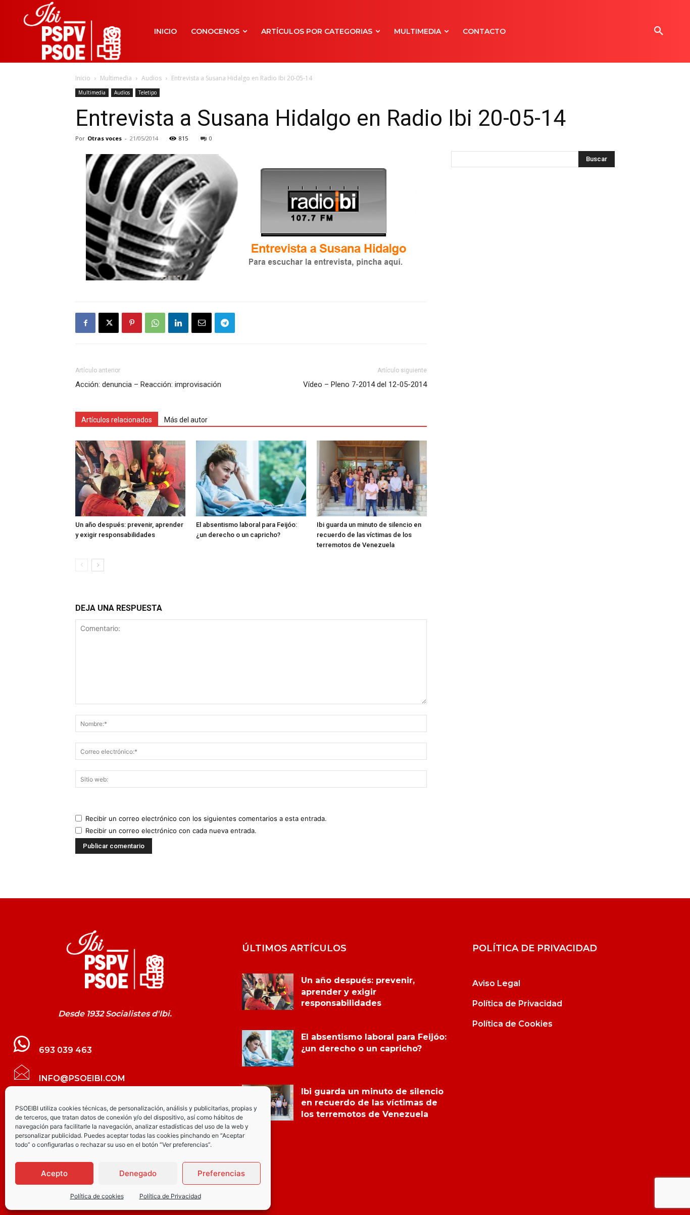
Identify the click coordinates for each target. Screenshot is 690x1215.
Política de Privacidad (170, 1196)
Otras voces (104, 138)
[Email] (201, 323)
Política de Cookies (512, 1024)
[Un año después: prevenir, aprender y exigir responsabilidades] (130, 478)
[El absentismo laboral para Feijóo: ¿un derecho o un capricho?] (251, 478)
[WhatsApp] (155, 323)
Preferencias (221, 1173)
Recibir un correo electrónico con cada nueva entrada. (171, 831)
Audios (151, 78)
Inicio (82, 78)
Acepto (54, 1173)
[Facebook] (85, 323)
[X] (108, 323)
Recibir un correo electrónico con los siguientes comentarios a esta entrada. (206, 818)
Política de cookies (97, 1196)
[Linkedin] (178, 323)
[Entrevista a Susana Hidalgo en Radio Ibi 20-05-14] (115, 960)
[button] (658, 31)
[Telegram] (225, 323)
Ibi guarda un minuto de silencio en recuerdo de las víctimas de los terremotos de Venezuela (369, 535)
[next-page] (97, 565)
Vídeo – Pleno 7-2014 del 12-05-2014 (365, 384)
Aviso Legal (496, 983)
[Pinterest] (132, 323)
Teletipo (147, 92)
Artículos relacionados (116, 420)
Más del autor (186, 420)
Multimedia (116, 78)
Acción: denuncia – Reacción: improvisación (148, 384)
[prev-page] (81, 565)
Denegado (138, 1173)
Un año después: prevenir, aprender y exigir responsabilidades (358, 992)
